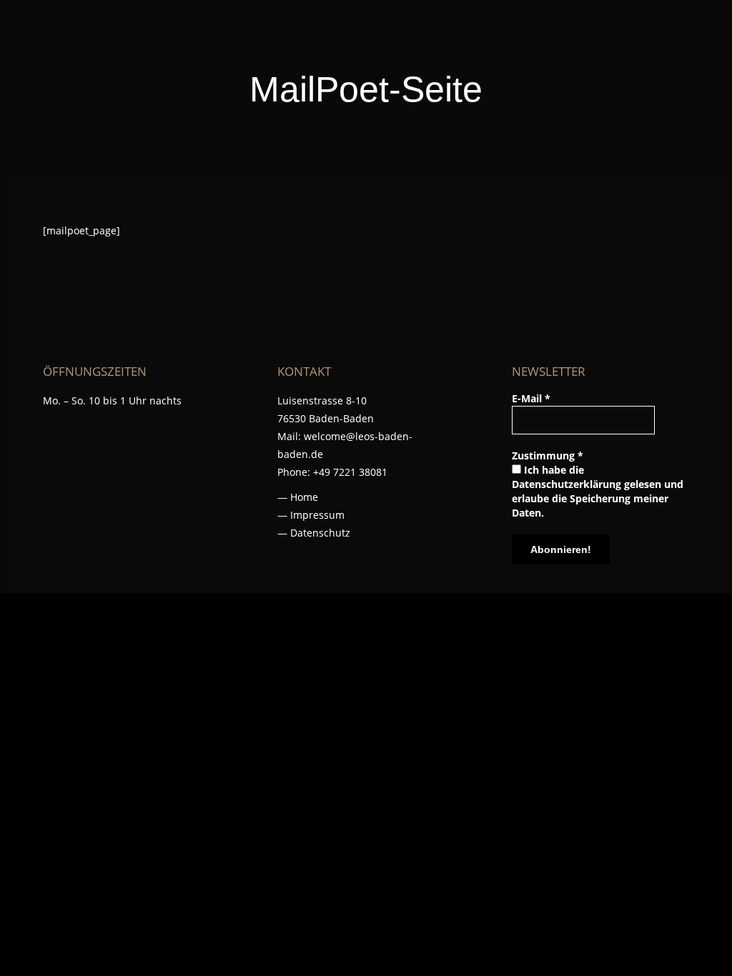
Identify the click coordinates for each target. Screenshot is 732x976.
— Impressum (311, 515)
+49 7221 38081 (350, 472)
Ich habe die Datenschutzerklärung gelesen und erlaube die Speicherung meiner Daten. (597, 491)
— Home (297, 497)
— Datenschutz (313, 532)
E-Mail (531, 398)
